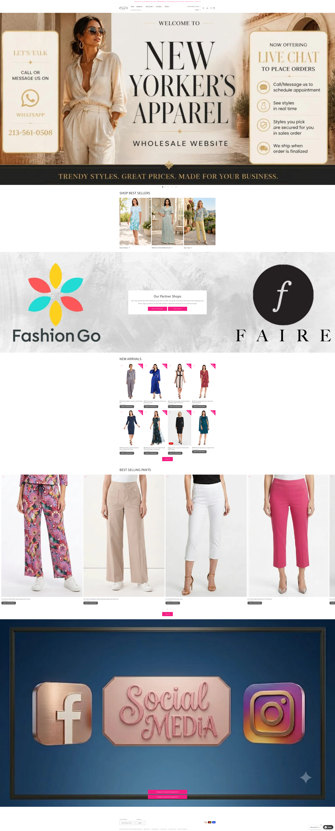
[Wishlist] (211, 8)
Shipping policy (155, 829)
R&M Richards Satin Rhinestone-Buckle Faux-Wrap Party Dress (155, 401)
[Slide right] (171, 609)
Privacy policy (164, 829)
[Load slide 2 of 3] (165, 187)
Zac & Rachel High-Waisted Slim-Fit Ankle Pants (259, 599)
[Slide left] (164, 609)
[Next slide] (172, 187)
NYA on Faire (177, 309)
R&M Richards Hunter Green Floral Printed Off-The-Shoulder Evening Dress (154, 448)
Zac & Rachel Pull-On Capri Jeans (174, 599)
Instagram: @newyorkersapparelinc (167, 792)
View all (167, 459)
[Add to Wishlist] (122, 366)
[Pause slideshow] (176, 187)
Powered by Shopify (137, 829)
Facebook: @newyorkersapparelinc (167, 797)
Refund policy (147, 829)
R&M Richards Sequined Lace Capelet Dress (203, 447)
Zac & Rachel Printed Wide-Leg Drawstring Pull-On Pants (15, 599)
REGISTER (168, 175)
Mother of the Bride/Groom (161, 248)
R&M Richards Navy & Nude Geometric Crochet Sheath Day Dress (129, 448)
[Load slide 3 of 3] (168, 187)
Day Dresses (124, 248)
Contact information (182, 829)
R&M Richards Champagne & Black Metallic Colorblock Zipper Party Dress (179, 401)
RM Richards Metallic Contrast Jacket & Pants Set (131, 401)
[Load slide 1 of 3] (162, 187)
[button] (140, 6)
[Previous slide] (158, 187)
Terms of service (172, 829)
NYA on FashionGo (157, 309)
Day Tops (187, 248)
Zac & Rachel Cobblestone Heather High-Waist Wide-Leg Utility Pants (100, 599)
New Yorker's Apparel (128, 829)
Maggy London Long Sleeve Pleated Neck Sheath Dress (178, 448)
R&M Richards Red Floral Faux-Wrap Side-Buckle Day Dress (202, 401)
